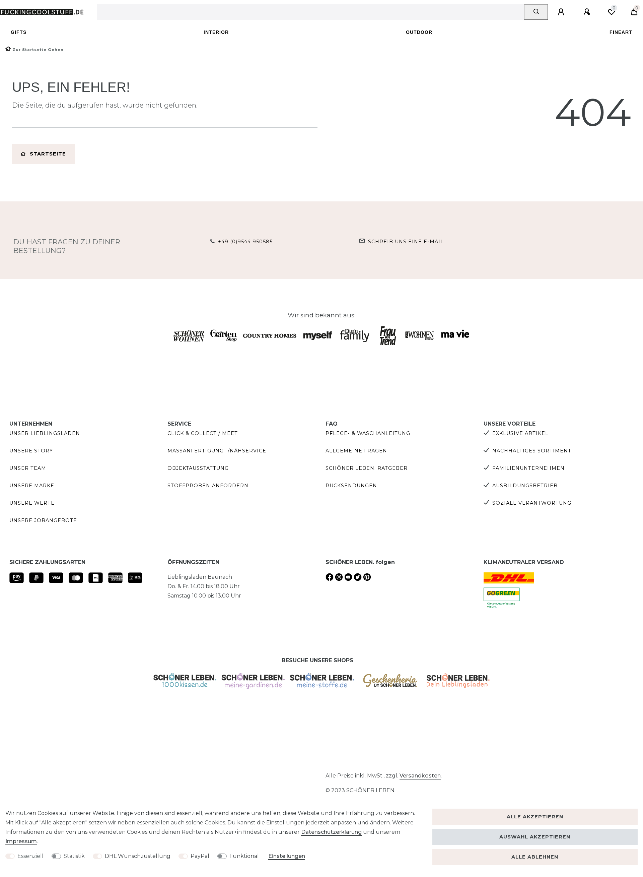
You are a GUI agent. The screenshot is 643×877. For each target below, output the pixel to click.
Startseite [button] (48, 154)
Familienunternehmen (528, 468)
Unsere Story (31, 451)
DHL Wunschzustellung (137, 856)
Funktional (244, 856)
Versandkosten (420, 775)
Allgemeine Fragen (356, 451)
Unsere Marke (31, 486)
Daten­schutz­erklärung (331, 832)
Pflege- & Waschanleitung (368, 433)
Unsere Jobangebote (43, 520)
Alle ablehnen (534, 857)
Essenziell (30, 856)
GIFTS (18, 32)
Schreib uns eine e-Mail (406, 242)
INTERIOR (216, 32)
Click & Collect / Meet (202, 433)
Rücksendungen (351, 486)
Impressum (21, 841)
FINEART (621, 32)
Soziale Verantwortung (531, 503)
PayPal (200, 856)
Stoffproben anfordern (207, 486)
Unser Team (27, 468)
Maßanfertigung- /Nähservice (216, 451)
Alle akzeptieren (535, 817)
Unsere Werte (32, 503)
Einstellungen (286, 856)
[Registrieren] (587, 12)
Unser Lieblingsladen (44, 433)
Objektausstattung (198, 468)
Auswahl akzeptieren (534, 837)
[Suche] (536, 12)
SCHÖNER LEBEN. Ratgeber (367, 468)
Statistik (74, 856)
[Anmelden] (562, 12)
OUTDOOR (419, 32)
